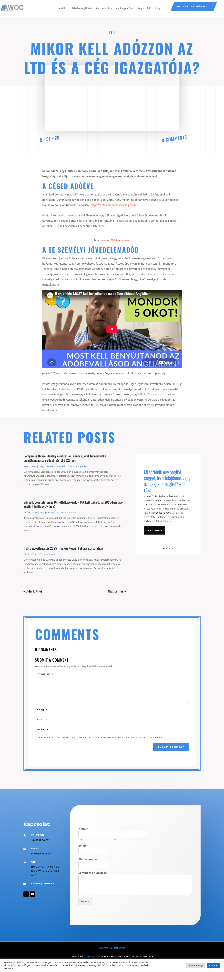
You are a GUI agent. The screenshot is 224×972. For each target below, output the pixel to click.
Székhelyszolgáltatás (80, 8)
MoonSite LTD (91, 956)
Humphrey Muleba (109, 240)
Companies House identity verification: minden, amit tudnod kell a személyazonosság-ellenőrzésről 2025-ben (64, 458)
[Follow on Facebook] (26, 894)
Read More (154, 530)
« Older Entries (32, 591)
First (80, 839)
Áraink (62, 8)
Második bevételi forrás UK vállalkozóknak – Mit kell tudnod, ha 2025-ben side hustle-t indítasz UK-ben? (73, 504)
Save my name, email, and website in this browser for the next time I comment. (101, 737)
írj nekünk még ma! (193, 6)
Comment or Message (93, 873)
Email (83, 845)
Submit (85, 901)
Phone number (89, 859)
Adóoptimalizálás (49, 512)
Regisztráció (144, 8)
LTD (112, 32)
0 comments (174, 138)
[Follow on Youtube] (32, 894)
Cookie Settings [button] (195, 965)
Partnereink (102, 8)
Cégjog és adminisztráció (52, 466)
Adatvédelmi (112, 947)
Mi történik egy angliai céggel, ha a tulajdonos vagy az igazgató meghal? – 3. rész (167, 480)
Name (83, 828)
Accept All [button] (213, 965)
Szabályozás (79, 466)
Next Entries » (117, 591)
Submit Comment (171, 747)
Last (116, 839)
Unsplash (125, 240)
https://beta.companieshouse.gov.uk (113, 205)
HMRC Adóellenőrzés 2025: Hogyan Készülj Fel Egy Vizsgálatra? (63, 548)
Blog (157, 8)
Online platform (125, 8)
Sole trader (71, 512)
